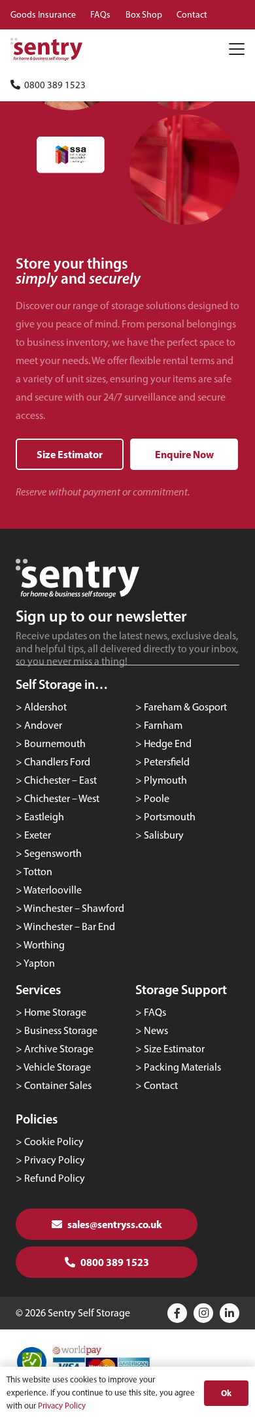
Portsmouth (170, 816)
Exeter (37, 835)
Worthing (44, 945)
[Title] (177, 1313)
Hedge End (168, 743)
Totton (38, 871)
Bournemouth (55, 743)
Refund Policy (54, 1178)
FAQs (155, 1012)
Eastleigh (44, 816)
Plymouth (165, 780)
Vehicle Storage (57, 1067)
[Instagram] (203, 1313)
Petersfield (167, 762)
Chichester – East (60, 780)
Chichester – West (61, 798)
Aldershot (45, 707)
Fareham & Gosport (185, 707)
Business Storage (60, 1030)
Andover (43, 725)
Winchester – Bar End (69, 926)
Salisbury (164, 835)
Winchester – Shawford (74, 908)
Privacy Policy (54, 1160)
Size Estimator (174, 1049)
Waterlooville (53, 890)
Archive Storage (59, 1049)
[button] (236, 49)
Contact (161, 1085)
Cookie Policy (54, 1141)
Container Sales (58, 1085)
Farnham (163, 725)
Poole (156, 798)
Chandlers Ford (57, 762)
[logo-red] (46, 49)
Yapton (39, 963)
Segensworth (53, 853)
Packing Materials (182, 1067)
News (156, 1030)
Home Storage (55, 1012)
